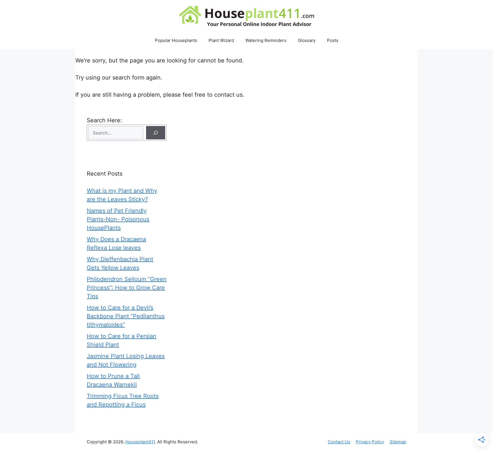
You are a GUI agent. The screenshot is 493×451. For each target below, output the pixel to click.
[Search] (155, 132)
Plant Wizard (221, 40)
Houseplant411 (140, 441)
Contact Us (339, 441)
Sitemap (398, 441)
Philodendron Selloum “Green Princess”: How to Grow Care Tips (127, 288)
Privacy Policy (370, 441)
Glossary (307, 40)
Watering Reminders (265, 40)
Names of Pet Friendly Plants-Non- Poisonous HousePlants (118, 219)
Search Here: (104, 120)
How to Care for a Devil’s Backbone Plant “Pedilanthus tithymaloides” (126, 316)
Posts (332, 40)
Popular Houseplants (176, 40)
